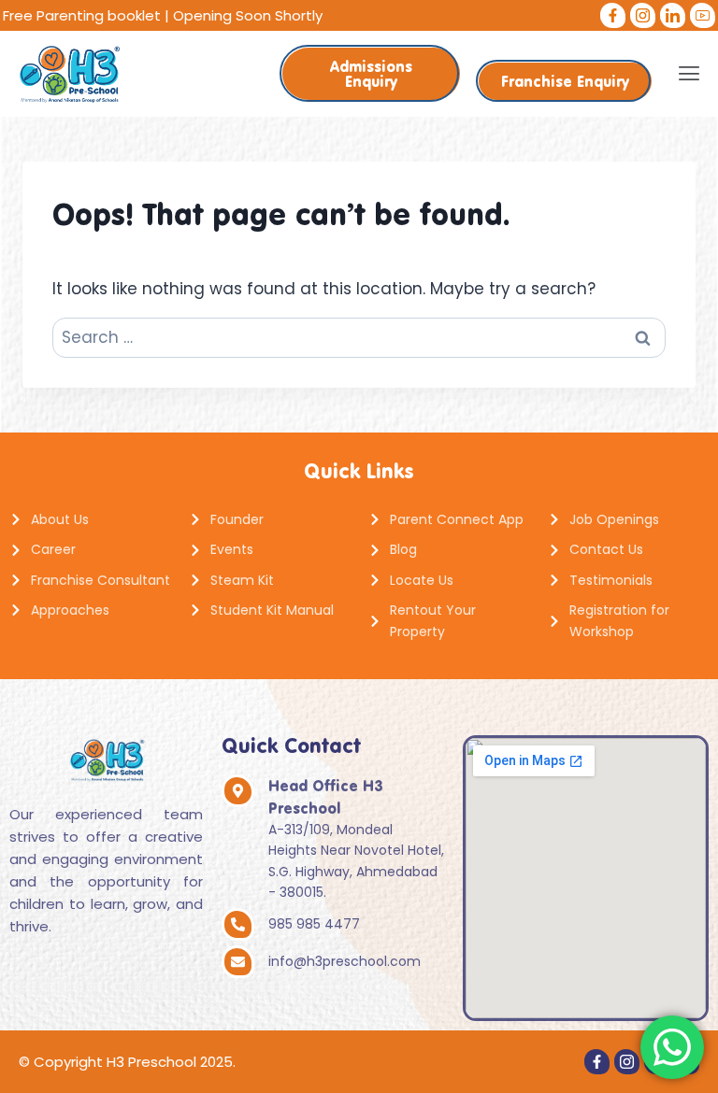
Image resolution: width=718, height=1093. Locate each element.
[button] (689, 73)
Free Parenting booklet (82, 15)
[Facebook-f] (612, 15)
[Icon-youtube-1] (702, 15)
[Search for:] (359, 337)
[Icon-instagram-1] (642, 15)
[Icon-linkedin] (672, 15)
